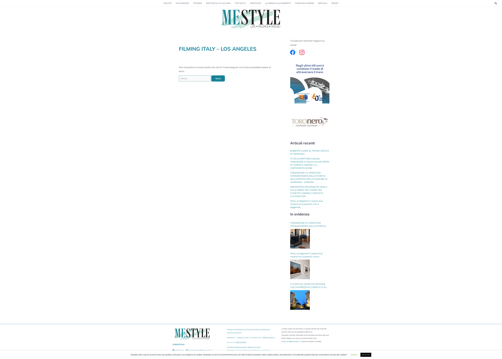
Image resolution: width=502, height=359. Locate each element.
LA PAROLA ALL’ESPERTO (278, 3)
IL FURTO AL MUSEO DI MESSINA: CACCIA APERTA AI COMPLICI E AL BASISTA (308, 286)
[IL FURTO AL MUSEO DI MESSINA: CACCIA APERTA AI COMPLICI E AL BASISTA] (300, 300)
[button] (495, 3)
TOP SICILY (240, 3)
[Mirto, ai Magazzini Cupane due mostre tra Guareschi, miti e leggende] (300, 269)
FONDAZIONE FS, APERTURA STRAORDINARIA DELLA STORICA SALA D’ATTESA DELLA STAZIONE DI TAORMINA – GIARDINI (308, 225)
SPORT (335, 3)
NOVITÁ (168, 3)
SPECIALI (322, 3)
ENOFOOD (255, 3)
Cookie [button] (353, 354)
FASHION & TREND (304, 3)
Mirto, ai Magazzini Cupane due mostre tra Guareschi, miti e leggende (306, 204)
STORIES (197, 3)
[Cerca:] (195, 78)
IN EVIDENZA (182, 3)
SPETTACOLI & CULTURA (218, 3)
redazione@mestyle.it (290, 341)
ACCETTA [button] (366, 355)
